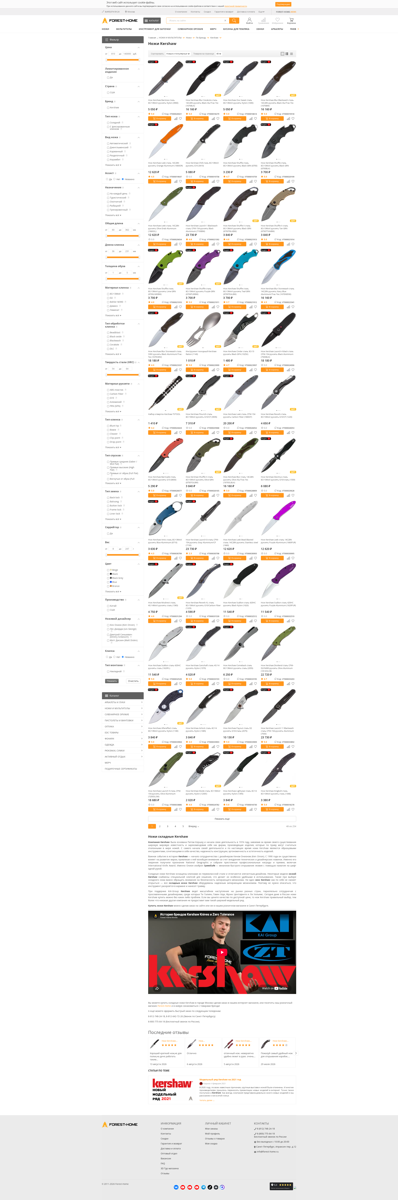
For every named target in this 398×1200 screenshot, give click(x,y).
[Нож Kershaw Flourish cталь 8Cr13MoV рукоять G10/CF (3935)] (203, 392)
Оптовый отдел (169, 1153)
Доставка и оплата (246, 11)
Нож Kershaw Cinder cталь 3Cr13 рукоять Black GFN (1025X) (238, 353)
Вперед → (194, 826)
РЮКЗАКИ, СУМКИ (115, 750)
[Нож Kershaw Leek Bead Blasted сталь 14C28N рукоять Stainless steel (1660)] (241, 518)
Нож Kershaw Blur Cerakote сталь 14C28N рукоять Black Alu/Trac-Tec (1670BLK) (202, 103)
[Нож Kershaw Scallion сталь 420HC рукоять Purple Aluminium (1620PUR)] (278, 581)
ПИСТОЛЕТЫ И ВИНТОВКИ (119, 720)
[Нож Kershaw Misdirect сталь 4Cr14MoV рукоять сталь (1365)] (166, 581)
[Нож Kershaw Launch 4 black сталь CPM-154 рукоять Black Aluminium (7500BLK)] (278, 329)
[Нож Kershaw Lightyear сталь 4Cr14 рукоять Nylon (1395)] (241, 769)
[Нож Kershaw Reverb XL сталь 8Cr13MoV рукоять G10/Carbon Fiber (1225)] (203, 581)
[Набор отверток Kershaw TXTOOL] (166, 392)
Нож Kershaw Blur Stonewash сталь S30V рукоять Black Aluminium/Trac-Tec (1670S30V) (165, 354)
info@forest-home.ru (268, 1151)
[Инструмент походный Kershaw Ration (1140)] (203, 329)
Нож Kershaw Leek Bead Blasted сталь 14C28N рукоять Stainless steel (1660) (240, 542)
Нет (118, 179)
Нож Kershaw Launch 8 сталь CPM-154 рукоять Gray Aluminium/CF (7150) (202, 542)
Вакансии (166, 1158)
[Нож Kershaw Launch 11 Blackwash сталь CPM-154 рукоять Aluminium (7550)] (278, 706)
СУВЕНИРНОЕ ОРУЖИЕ (190, 29)
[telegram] (203, 1188)
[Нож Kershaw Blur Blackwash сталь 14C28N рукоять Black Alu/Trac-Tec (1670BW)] (278, 78)
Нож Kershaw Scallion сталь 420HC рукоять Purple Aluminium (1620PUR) (278, 604)
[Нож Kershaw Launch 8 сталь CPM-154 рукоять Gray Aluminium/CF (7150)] (203, 518)
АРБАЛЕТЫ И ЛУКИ (115, 702)
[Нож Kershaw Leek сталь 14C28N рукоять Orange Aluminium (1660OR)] (166, 141)
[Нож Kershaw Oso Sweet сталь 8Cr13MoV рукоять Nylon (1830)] (241, 78)
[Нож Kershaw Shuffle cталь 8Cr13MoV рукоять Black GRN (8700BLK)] (278, 141)
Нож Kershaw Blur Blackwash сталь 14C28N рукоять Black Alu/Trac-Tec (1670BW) (277, 103)
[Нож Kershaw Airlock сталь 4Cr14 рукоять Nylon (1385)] (203, 706)
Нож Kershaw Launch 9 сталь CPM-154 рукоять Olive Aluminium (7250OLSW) (164, 793)
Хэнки (260, 29)
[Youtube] (182, 1188)
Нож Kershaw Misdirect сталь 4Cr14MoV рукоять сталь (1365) (163, 604)
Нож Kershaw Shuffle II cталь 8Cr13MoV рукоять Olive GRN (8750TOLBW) (200, 479)
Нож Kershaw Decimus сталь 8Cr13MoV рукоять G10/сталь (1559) (278, 478)
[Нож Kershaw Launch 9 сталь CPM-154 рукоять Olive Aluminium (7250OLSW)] (166, 769)
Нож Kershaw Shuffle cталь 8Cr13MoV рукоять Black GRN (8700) (240, 164)
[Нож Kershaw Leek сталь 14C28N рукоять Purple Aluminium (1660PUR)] (278, 518)
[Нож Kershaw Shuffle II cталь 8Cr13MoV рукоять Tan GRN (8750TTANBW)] (278, 204)
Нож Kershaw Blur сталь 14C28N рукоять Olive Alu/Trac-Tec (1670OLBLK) (238, 479)
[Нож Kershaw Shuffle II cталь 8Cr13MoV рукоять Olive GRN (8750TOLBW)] (203, 455)
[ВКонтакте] (176, 1187)
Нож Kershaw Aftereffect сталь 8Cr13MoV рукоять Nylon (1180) (163, 729)
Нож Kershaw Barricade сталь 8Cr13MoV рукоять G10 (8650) (162, 478)
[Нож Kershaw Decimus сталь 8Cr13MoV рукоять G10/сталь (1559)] (278, 455)
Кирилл (207, 1083)
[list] (287, 54)
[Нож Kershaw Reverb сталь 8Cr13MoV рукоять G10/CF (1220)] (278, 392)
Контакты (195, 11)
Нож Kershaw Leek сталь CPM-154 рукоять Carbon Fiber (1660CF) (239, 415)
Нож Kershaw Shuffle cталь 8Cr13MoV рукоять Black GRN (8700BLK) (275, 165)
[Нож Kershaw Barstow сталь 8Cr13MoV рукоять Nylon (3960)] (166, 78)
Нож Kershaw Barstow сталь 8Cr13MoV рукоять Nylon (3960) (163, 101)
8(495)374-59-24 (112, 11)
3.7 (227, 302)
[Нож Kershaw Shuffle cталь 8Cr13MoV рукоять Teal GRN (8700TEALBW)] (241, 267)
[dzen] (216, 1187)
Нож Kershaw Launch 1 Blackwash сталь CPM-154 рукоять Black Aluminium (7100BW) (202, 228)
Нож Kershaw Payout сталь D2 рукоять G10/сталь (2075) (237, 729)
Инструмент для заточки (155, 29)
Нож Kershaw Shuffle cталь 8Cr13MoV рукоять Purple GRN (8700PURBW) (200, 291)
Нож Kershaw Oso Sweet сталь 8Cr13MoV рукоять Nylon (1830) (238, 101)
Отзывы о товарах (215, 1138)
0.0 (190, 176)
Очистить (133, 680)
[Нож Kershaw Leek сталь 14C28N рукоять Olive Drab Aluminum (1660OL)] (166, 204)
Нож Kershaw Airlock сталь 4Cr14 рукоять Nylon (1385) (201, 729)
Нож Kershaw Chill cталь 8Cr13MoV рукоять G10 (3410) (202, 164)
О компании (181, 11)
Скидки (207, 11)
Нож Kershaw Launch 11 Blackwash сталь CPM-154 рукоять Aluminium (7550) (277, 731)
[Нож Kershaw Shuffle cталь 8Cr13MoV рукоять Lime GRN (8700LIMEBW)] (166, 267)
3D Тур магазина (170, 1168)
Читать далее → (207, 1100)
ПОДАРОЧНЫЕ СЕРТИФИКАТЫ (121, 768)
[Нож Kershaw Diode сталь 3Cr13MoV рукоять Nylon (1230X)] (203, 769)
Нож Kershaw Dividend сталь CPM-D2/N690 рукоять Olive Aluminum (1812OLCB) (277, 668)
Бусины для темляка (236, 29)
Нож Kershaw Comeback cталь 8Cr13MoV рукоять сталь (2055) (238, 667)
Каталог (114, 695)
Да (110, 179)
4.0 (152, 302)
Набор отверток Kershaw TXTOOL (164, 414)
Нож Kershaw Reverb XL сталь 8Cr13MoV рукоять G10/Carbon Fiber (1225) (203, 605)
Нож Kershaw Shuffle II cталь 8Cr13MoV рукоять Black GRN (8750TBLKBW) (237, 228)
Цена (108, 47)
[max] (222, 1187)
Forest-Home (164, 1005)
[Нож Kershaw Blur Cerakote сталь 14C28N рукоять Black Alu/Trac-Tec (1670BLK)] (203, 78)
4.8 (227, 239)
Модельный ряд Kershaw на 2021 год (220, 1079)
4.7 (227, 176)
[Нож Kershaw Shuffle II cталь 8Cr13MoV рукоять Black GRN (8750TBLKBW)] (241, 204)
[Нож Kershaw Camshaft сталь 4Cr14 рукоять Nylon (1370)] (203, 643)
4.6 (190, 239)
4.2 (152, 427)
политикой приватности (235, 6)
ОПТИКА (109, 726)
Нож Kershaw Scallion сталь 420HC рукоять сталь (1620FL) (164, 667)
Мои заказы (211, 1128)
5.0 (152, 113)
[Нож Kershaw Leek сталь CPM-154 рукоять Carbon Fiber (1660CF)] (241, 392)
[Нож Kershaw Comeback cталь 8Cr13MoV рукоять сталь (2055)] (241, 643)
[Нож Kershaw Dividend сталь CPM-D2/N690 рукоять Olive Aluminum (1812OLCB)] (278, 643)
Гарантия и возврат (224, 11)
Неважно (129, 179)
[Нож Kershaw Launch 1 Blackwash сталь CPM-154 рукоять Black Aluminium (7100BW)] (203, 204)
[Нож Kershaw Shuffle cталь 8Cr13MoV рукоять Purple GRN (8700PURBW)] (203, 267)
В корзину (161, 118)
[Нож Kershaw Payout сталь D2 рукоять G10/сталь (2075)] (241, 706)
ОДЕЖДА (109, 744)
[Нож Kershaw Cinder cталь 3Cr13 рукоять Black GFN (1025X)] (241, 329)
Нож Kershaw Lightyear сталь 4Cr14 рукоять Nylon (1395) (240, 792)
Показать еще (222, 818)
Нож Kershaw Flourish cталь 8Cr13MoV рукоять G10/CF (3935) (201, 415)
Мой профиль (212, 1133)
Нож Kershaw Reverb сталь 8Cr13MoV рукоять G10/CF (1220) (276, 415)
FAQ (163, 1163)
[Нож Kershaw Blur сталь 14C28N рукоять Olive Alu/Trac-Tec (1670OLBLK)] (241, 455)
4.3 (152, 365)
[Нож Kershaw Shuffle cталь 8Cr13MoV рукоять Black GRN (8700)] (241, 141)
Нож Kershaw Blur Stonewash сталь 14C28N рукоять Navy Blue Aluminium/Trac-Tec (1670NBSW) (277, 291)
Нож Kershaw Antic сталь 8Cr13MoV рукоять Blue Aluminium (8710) (165, 541)
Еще (261, 11)
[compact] (291, 54)
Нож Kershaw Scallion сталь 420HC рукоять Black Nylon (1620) (239, 604)
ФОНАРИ (109, 738)
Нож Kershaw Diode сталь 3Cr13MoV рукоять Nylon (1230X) (203, 792)
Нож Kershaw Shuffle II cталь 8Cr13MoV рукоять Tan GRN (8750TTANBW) (274, 228)
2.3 (190, 553)
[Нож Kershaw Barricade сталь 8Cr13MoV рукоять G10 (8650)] (166, 455)
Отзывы (165, 1173)
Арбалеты (277, 29)
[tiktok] (210, 1187)
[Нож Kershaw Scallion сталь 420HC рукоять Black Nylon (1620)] (241, 581)
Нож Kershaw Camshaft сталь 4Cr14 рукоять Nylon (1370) (202, 667)
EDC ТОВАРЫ (111, 732)
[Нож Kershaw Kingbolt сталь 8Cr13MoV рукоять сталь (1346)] (278, 769)
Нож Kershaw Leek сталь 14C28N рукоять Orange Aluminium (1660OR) (165, 164)
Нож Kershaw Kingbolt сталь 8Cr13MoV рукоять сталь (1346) (276, 792)
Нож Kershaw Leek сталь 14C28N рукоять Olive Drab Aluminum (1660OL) (163, 228)
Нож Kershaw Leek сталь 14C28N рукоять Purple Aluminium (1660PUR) (278, 541)
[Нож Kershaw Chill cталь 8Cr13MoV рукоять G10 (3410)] (203, 141)
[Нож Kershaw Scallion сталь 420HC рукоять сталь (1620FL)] (166, 643)
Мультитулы (124, 29)
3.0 (190, 741)
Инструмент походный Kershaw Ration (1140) (201, 353)
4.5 (152, 176)
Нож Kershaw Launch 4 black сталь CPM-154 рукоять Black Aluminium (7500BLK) (277, 354)
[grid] (282, 54)
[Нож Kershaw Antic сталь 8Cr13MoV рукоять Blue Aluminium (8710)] (166, 518)
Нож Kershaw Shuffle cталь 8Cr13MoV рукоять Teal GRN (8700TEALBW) (236, 291)
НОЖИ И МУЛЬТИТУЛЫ (117, 708)
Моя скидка (211, 1143)
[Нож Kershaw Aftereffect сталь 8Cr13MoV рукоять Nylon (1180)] (166, 706)
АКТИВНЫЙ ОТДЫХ (115, 756)
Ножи (105, 29)
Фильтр (114, 39)
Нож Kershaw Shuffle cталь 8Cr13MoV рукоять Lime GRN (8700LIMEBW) (162, 291)
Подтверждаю (283, 4)
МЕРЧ (213, 29)
